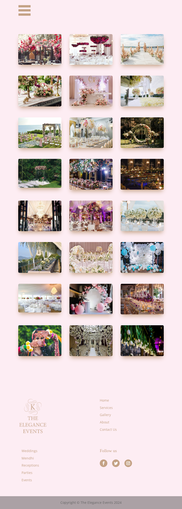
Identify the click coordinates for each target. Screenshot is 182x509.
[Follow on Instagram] (128, 463)
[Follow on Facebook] (103, 463)
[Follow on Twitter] (116, 463)
